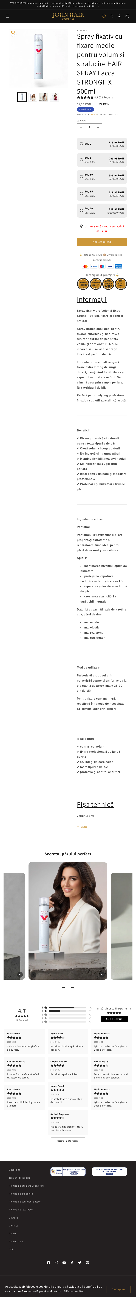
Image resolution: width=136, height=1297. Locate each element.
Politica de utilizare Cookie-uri (26, 1185)
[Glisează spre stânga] (13, 97)
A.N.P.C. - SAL (16, 1241)
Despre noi (15, 1169)
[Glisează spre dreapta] (64, 97)
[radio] (102, 144)
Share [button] (84, 826)
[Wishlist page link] (104, 16)
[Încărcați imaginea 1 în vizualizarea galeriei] (22, 97)
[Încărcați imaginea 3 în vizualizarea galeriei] (43, 97)
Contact (13, 1225)
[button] (7, 16)
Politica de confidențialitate (25, 1201)
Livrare (93, 114)
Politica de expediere (21, 1193)
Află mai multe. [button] (73, 1291)
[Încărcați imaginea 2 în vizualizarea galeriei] (32, 97)
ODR (11, 1249)
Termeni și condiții (19, 1177)
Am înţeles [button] (118, 1289)
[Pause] (33, 975)
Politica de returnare (21, 1209)
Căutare (13, 1217)
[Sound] (20, 974)
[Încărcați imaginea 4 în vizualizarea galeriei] (54, 97)
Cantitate (81, 120)
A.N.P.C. (13, 1233)
